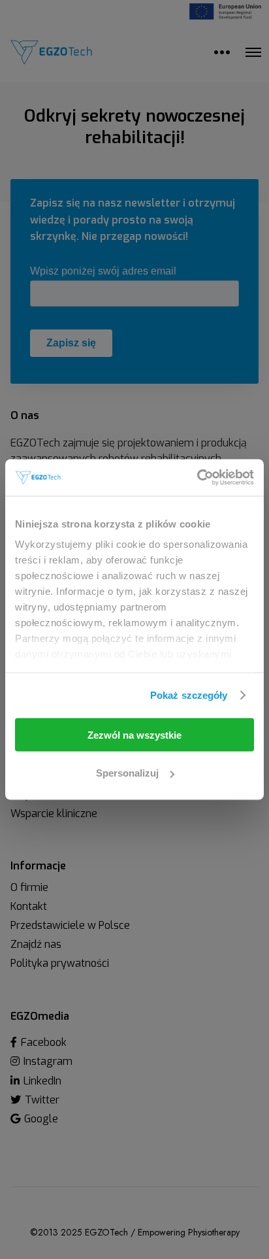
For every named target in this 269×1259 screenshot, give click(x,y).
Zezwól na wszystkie (134, 734)
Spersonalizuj (127, 773)
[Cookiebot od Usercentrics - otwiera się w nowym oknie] (197, 477)
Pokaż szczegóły (189, 695)
